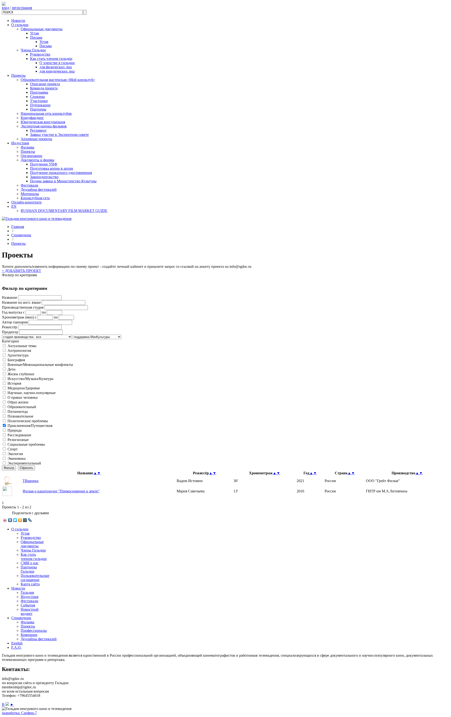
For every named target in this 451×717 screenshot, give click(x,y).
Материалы (30, 194)
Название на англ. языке (21, 302)
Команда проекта (44, 88)
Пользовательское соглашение (35, 578)
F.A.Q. (16, 647)
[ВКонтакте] (10, 520)
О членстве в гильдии (57, 63)
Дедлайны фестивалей (39, 190)
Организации (31, 156)
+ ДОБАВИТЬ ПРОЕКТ (21, 271)
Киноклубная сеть (35, 198)
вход (5, 8)
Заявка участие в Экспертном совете (59, 135)
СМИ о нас (30, 563)
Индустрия (20, 143)
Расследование (19, 435)
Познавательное (20, 416)
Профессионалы (34, 631)
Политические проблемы (28, 421)
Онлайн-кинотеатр (26, 202)
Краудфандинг (32, 118)
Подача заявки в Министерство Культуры (63, 181)
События (28, 605)
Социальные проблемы (26, 444)
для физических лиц (55, 67)
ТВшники (31, 481)
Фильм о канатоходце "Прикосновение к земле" (61, 491)
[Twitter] (15, 520)
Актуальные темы (22, 346)
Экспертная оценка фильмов (44, 126)
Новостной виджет (30, 611)
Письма (36, 37)
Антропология (19, 351)
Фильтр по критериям (19, 275)
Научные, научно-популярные (32, 393)
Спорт (13, 449)
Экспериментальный (24, 463)
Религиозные (18, 440)
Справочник (21, 235)
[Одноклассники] (20, 520)
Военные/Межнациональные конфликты (40, 365)
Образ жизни (18, 402)
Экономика (17, 458)
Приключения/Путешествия (30, 426)
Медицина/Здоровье (24, 388)
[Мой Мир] (25, 520)
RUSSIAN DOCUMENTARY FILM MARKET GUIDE (64, 211)
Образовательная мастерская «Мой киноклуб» (58, 80)
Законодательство (44, 177)
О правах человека (23, 397)
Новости (18, 21)
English (17, 643)
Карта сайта (30, 584)
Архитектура (18, 355)
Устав (34, 33)
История (14, 383)
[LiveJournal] (29, 520)
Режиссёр (9, 327)
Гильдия (27, 592)
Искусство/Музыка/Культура (30, 379)
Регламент (38, 130)
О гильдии (19, 25)
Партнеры (38, 109)
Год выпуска (12, 312)
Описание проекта (45, 84)
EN (13, 206)
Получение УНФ (43, 164)
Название (9, 297)
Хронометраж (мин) (18, 317)
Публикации (40, 105)
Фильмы (27, 147)
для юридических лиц (57, 71)
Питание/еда (18, 412)
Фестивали (29, 185)
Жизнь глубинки (21, 374)
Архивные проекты (36, 139)
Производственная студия (22, 307)
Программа (39, 92)
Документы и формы (37, 160)
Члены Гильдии (33, 50)
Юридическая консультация (43, 122)
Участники (39, 101)
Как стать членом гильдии (51, 59)
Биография (16, 360)
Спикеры (37, 97)
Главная (17, 227)
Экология (15, 454)
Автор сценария (15, 322)
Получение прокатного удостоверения (61, 173)
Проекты (18, 75)
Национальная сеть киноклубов (46, 113)
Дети (12, 369)
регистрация (22, 8)
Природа (15, 430)
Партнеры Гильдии (29, 569)
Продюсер (10, 332)
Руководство (40, 54)
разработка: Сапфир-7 (19, 713)
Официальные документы (41, 29)
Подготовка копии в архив (51, 168)
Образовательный (22, 407)
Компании (29, 635)
